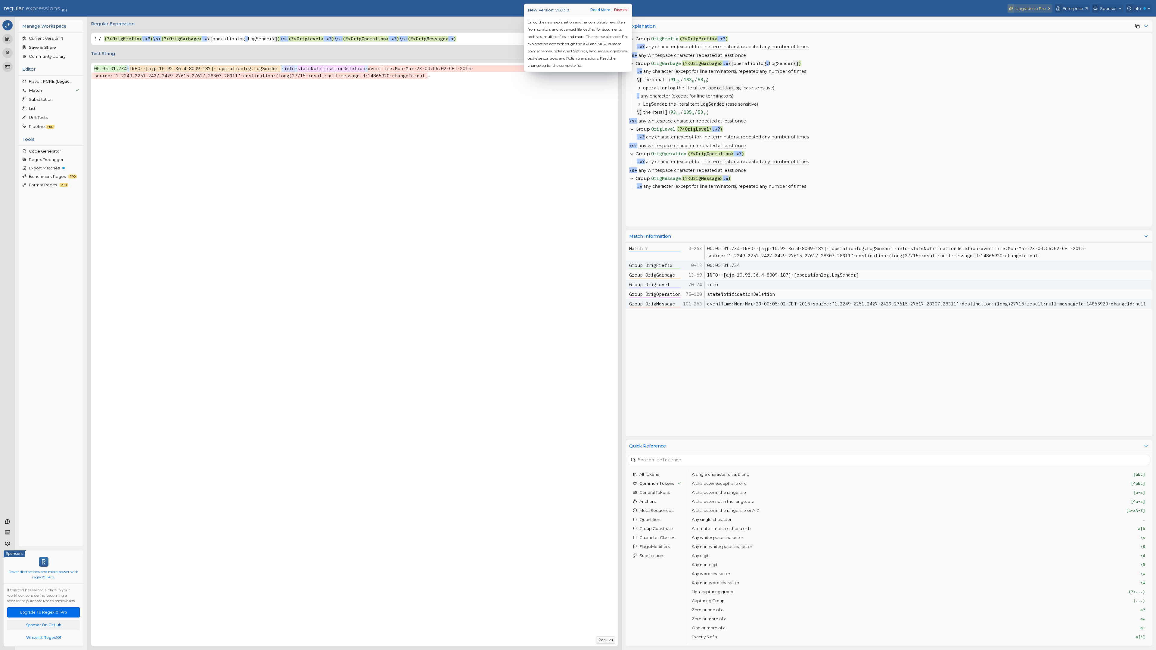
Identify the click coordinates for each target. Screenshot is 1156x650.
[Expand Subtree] (639, 87)
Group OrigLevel (649, 284)
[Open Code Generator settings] (78, 151)
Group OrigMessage (652, 304)
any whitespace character (667, 55)
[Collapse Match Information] (1146, 236)
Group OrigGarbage (652, 275)
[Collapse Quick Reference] (1146, 446)
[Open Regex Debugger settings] (78, 159)
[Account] (7, 53)
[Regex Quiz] (7, 67)
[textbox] (350, 38)
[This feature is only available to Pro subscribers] (1137, 26)
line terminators (720, 46)
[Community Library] (7, 39)
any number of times (785, 46)
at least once (732, 55)
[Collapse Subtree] (631, 129)
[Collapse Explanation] (1146, 26)
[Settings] (7, 543)
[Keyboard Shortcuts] (7, 532)
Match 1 (638, 248)
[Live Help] (7, 521)
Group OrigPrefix (651, 265)
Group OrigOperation (655, 294)
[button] (51, 38)
